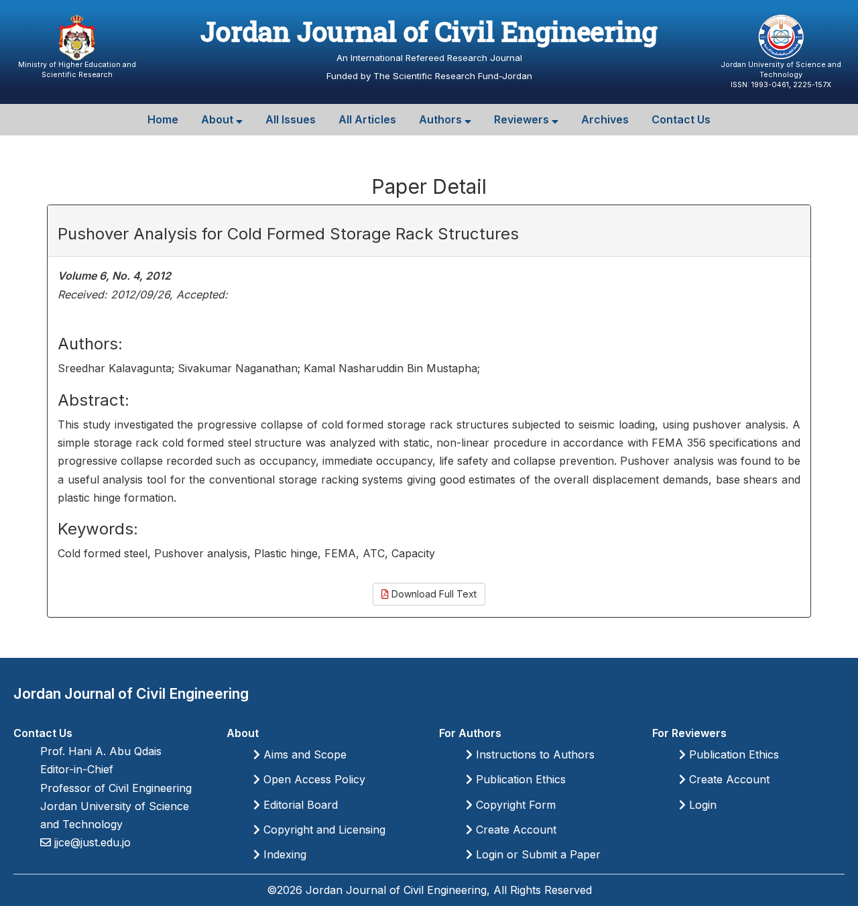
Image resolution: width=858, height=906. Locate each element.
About (218, 119)
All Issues (290, 119)
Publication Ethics (519, 779)
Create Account (514, 829)
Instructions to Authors (534, 754)
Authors (442, 119)
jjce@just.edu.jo (91, 842)
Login (701, 804)
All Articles (367, 119)
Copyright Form (514, 804)
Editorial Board (299, 804)
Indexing (283, 854)
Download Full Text (433, 594)
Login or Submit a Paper (537, 854)
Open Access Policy (312, 779)
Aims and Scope (303, 754)
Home (162, 119)
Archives (605, 119)
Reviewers (523, 119)
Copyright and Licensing (322, 829)
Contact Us (681, 119)
